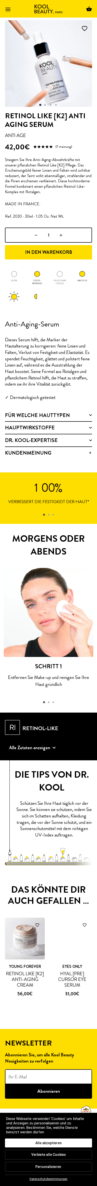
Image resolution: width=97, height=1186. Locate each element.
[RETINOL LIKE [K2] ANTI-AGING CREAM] (25, 938)
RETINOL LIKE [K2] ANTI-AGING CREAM (25, 980)
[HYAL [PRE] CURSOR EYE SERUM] (72, 938)
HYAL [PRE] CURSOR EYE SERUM (72, 980)
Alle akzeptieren (48, 1143)
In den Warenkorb (48, 252)
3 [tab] (53, 514)
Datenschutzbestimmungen (48, 1179)
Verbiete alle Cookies (48, 1155)
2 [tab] (48, 514)
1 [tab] (44, 515)
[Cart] (89, 9)
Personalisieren (48, 1167)
